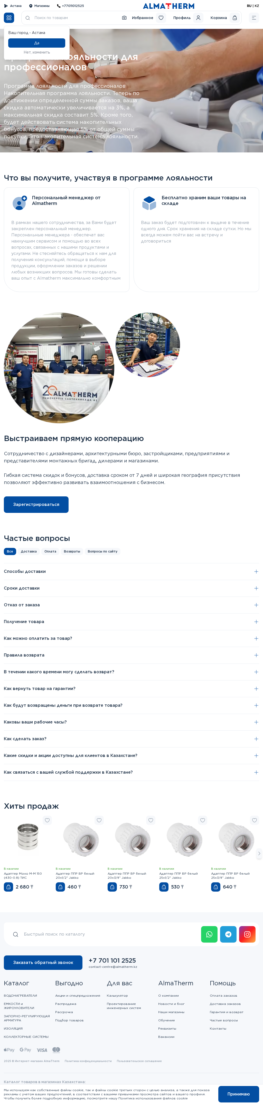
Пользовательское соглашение (139, 1061)
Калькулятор (117, 995)
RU (249, 6)
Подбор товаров (69, 1020)
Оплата (50, 551)
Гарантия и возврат (226, 1012)
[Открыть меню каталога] (9, 18)
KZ (257, 6)
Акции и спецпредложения (77, 995)
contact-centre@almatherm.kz (113, 967)
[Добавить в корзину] (8, 887)
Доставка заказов (225, 1004)
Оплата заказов (223, 995)
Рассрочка (64, 1012)
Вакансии (166, 1037)
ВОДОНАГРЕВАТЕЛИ (20, 995)
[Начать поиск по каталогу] (27, 18)
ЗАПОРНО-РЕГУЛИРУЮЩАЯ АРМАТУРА (27, 1018)
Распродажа (65, 1004)
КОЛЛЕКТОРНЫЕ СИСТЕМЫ (26, 1037)
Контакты (218, 1028)
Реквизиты (167, 1028)
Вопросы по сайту (102, 551)
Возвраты (72, 551)
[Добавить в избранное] (47, 820)
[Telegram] (228, 934)
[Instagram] (247, 934)
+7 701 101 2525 (112, 960)
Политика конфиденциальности (88, 1061)
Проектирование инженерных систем (124, 1006)
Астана (16, 6)
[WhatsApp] (209, 934)
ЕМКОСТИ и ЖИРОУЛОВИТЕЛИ (19, 1006)
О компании (168, 995)
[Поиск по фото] (124, 17)
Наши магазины (171, 1012)
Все (10, 551)
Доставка (29, 551)
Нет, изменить (37, 52)
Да (36, 43)
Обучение (166, 1020)
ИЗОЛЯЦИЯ (13, 1028)
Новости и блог (171, 1004)
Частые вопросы (224, 1020)
